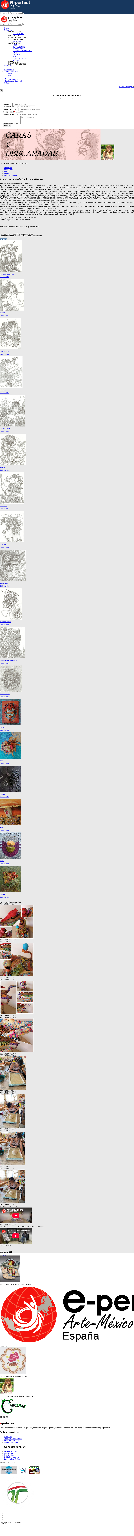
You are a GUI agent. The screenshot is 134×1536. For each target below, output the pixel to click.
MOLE (15, 45)
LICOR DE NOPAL (20, 58)
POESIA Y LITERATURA (17, 37)
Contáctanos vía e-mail (13, 81)
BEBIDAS (16, 60)
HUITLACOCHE (19, 47)
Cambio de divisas (11, 71)
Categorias (8, 30)
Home (6, 28)
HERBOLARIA (13, 62)
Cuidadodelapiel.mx (11, 1457)
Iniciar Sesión (9, 70)
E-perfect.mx (9, 1453)
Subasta (7, 83)
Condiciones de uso (11, 1442)
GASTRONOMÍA (14, 43)
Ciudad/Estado (9, 114)
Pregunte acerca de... (11, 123)
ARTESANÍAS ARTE (16, 39)
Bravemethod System (12, 1459)
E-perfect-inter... (10, 1455)
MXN (10, 73)
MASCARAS (17, 41)
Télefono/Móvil (9, 107)
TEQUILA (16, 54)
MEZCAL (16, 56)
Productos (8, 168)
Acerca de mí (9, 170)
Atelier (6, 171)
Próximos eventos (10, 175)
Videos (6, 173)
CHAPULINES (18, 49)
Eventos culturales (11, 79)
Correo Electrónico (10, 109)
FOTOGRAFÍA (13, 36)
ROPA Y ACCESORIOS (17, 64)
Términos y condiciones (13, 1439)
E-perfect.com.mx (10, 1451)
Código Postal (9, 112)
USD (10, 75)
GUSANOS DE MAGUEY (22, 51)
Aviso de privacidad (11, 1440)
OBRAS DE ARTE (15, 32)
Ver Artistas (8, 66)
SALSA (15, 53)
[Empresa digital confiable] (17, 1493)
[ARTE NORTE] (23, 1470)
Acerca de (8, 1437)
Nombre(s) (7, 104)
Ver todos (3, 239)
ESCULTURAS (18, 34)
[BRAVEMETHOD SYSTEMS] (9, 1470)
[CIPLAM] (34, 1470)
